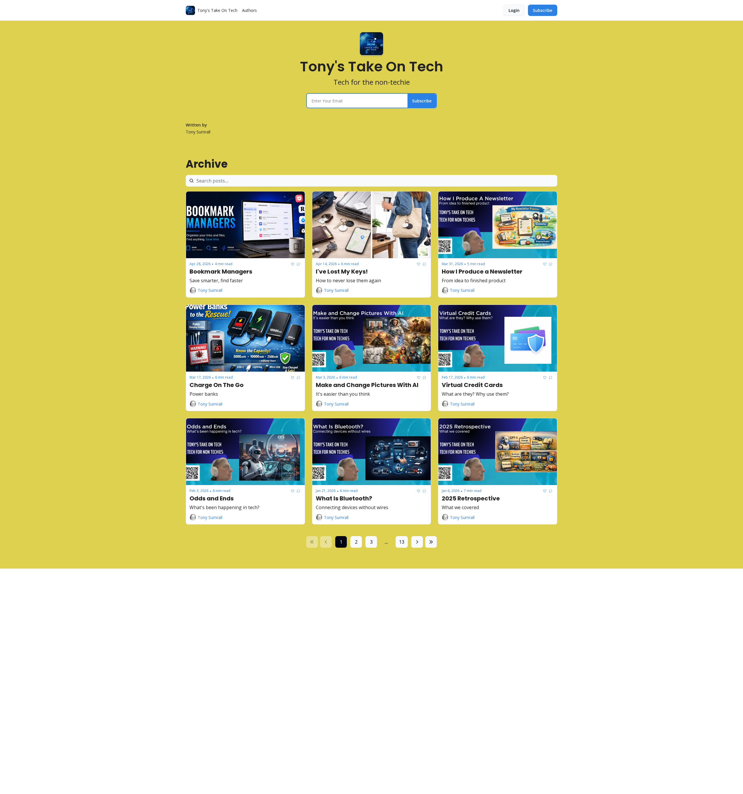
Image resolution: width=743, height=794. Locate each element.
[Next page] (417, 542)
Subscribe (422, 101)
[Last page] (431, 542)
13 (401, 542)
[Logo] (190, 10)
